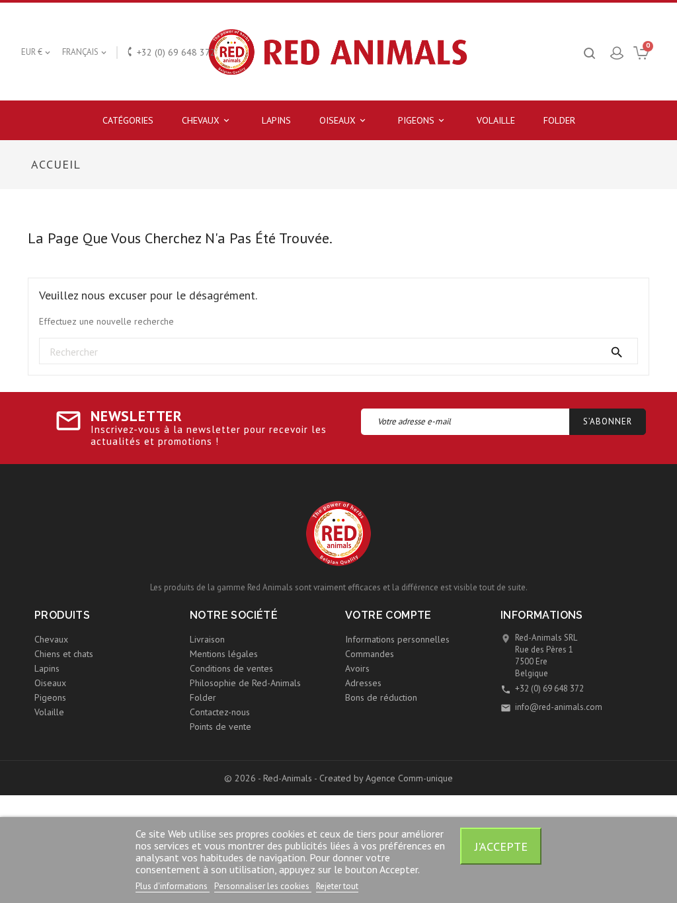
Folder (559, 120)
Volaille (496, 120)
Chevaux (206, 120)
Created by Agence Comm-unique (386, 778)
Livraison (207, 639)
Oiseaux (343, 120)
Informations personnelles (397, 639)
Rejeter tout (337, 886)
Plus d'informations (173, 886)
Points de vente (220, 726)
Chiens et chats (63, 654)
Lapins (276, 120)
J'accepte (501, 846)
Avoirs (357, 668)
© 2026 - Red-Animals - (271, 778)
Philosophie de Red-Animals (245, 683)
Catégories (127, 120)
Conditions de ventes (231, 668)
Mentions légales (224, 654)
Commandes (369, 654)
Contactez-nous (220, 712)
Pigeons (422, 120)
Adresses (363, 683)
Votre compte (388, 615)
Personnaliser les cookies (262, 886)
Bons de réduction (381, 697)
